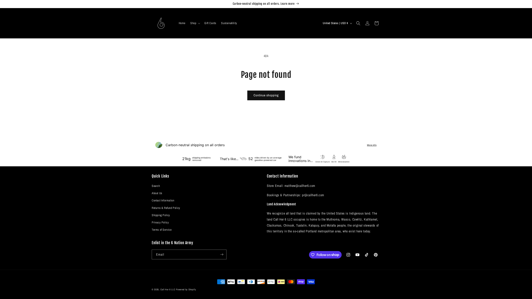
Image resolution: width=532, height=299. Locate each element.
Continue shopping (266, 95)
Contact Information (163, 200)
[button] (195, 23)
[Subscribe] (221, 254)
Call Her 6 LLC (167, 289)
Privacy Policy (160, 222)
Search (156, 186)
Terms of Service (162, 230)
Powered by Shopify (186, 289)
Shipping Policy (161, 215)
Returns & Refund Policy (166, 208)
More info (372, 145)
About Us (157, 193)
